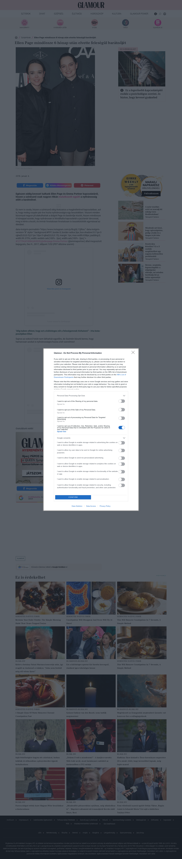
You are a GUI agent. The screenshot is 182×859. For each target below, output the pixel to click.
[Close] (133, 353)
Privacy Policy (105, 506)
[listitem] (91, 395)
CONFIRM (73, 497)
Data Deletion (77, 506)
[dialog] (91, 429)
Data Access (91, 506)
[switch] (121, 401)
